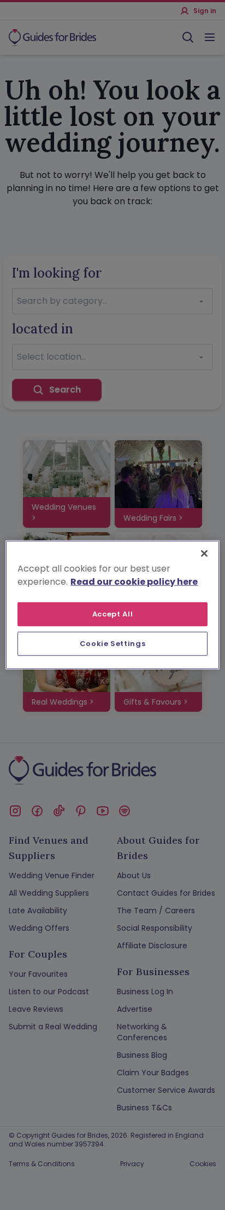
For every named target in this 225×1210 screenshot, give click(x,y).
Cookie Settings (113, 643)
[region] (112, 605)
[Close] (204, 553)
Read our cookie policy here (134, 581)
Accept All (112, 614)
